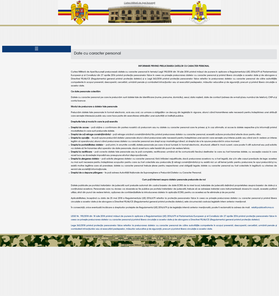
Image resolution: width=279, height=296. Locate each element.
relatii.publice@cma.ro (262, 208)
